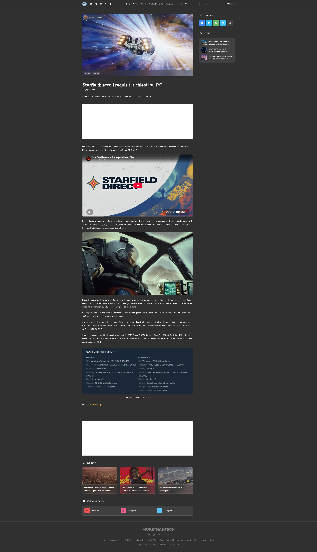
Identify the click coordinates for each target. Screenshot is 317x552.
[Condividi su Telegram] (223, 23)
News (135, 4)
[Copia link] (230, 23)
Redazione (164, 540)
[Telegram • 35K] (105, 3)
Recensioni (170, 4)
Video (173, 540)
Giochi (96, 73)
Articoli (143, 4)
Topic (179, 4)
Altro (187, 4)
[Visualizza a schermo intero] (188, 290)
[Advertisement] (137, 121)
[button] (93, 263)
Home (127, 4)
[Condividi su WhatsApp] (216, 23)
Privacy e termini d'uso (204, 540)
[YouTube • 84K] (100, 3)
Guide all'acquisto (156, 4)
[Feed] (110, 3)
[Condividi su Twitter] (209, 23)
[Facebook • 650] (90, 3)
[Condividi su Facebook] (202, 23)
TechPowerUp (94, 404)
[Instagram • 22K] (95, 3)
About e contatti (184, 540)
